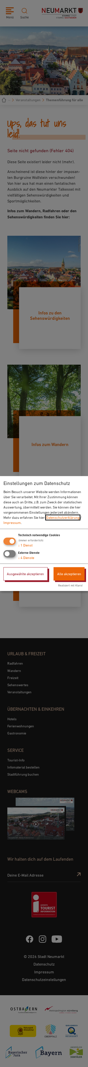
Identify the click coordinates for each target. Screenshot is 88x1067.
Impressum (12, 522)
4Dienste (26, 557)
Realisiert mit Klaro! (70, 585)
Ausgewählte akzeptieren (25, 574)
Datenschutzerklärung (62, 517)
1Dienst (25, 545)
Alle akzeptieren (69, 574)
